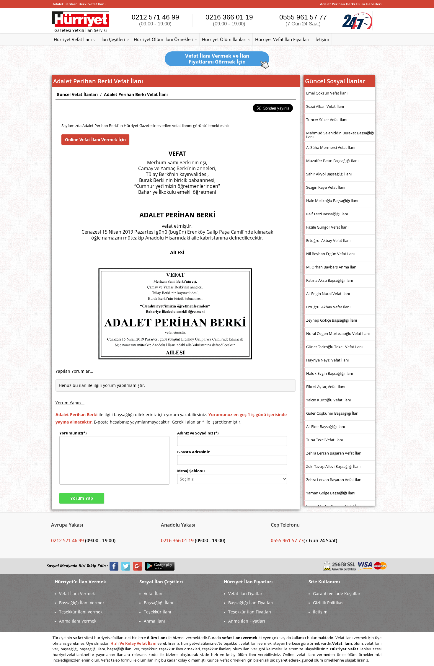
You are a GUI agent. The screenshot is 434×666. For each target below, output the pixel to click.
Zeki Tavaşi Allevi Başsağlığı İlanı (333, 466)
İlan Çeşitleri (112, 39)
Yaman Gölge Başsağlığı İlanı (330, 493)
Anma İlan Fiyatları (246, 621)
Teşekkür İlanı (157, 612)
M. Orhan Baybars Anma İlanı (331, 267)
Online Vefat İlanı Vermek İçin (95, 139)
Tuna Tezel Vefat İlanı (324, 439)
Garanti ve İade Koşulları (337, 593)
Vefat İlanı (154, 593)
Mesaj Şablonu (191, 470)
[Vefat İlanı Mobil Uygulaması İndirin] (159, 566)
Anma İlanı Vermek (77, 621)
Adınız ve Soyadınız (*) (197, 433)
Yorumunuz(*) (73, 433)
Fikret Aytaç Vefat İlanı (325, 386)
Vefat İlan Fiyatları (246, 593)
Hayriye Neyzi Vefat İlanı (327, 360)
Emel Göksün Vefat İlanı (326, 93)
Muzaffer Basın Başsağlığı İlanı (332, 160)
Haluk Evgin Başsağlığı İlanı (329, 373)
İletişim (321, 39)
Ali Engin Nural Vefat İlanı (328, 293)
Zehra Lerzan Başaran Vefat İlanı (334, 453)
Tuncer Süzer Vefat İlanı (326, 119)
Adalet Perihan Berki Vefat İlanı (136, 94)
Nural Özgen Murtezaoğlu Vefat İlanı (338, 333)
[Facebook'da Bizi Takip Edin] (114, 566)
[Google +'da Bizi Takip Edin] (137, 566)
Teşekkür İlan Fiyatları (249, 612)
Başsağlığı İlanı (158, 602)
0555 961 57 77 (303, 20)
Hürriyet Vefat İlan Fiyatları (282, 39)
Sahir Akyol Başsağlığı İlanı (329, 174)
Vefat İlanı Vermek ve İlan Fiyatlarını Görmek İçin (217, 58)
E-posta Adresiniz (193, 452)
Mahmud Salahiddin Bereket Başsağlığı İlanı (340, 134)
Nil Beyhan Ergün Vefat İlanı (330, 253)
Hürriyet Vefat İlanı (73, 39)
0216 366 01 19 (229, 20)
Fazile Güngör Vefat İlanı (327, 227)
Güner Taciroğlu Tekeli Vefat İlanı (334, 346)
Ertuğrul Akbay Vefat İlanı (328, 240)
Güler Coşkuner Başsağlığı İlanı (332, 413)
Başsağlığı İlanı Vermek (82, 602)
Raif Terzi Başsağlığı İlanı (327, 213)
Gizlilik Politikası (329, 602)
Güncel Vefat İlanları (77, 94)
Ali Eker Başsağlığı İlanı (325, 426)
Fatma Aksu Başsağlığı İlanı (329, 280)
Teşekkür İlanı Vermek (80, 612)
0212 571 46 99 (155, 20)
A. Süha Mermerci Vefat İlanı (330, 147)
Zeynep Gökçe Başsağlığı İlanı (331, 320)
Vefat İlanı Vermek (77, 593)
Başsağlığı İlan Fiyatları (250, 602)
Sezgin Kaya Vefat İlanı (325, 187)
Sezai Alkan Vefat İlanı (325, 106)
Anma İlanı (154, 621)
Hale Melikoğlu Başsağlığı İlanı (332, 200)
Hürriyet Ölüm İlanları (224, 39)
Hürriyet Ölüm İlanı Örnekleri (163, 39)
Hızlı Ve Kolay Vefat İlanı (133, 643)
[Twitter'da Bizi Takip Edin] (125, 566)
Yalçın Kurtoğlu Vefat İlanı (328, 400)
